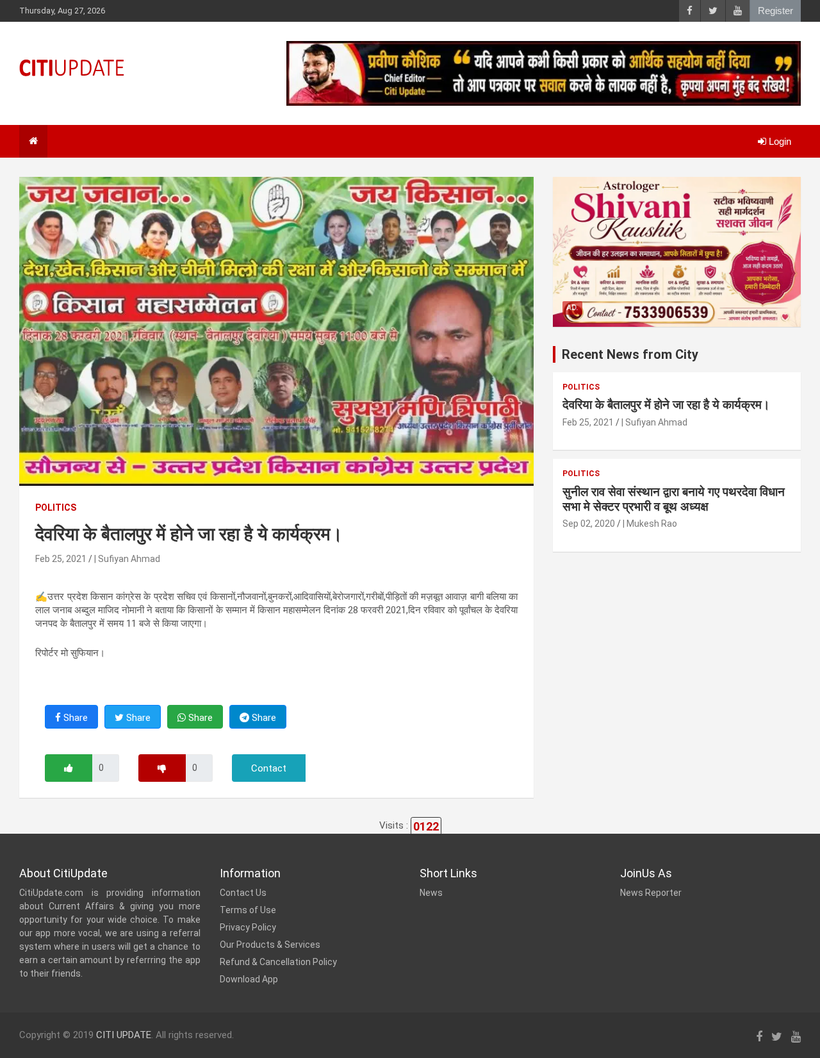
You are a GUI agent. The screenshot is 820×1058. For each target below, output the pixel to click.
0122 (426, 826)
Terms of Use (248, 910)
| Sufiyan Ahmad (127, 559)
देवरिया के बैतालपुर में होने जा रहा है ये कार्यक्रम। (666, 404)
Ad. (572, 307)
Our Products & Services (270, 944)
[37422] (68, 768)
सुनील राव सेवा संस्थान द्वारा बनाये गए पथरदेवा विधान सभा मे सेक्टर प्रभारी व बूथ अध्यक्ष (673, 499)
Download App (249, 979)
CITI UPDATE (123, 1035)
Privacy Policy (248, 927)
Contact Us (243, 893)
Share (74, 717)
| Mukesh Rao (650, 523)
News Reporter (651, 893)
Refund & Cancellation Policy (278, 962)
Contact (268, 768)
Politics (55, 507)
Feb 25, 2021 (60, 559)
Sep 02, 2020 (588, 523)
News (431, 893)
